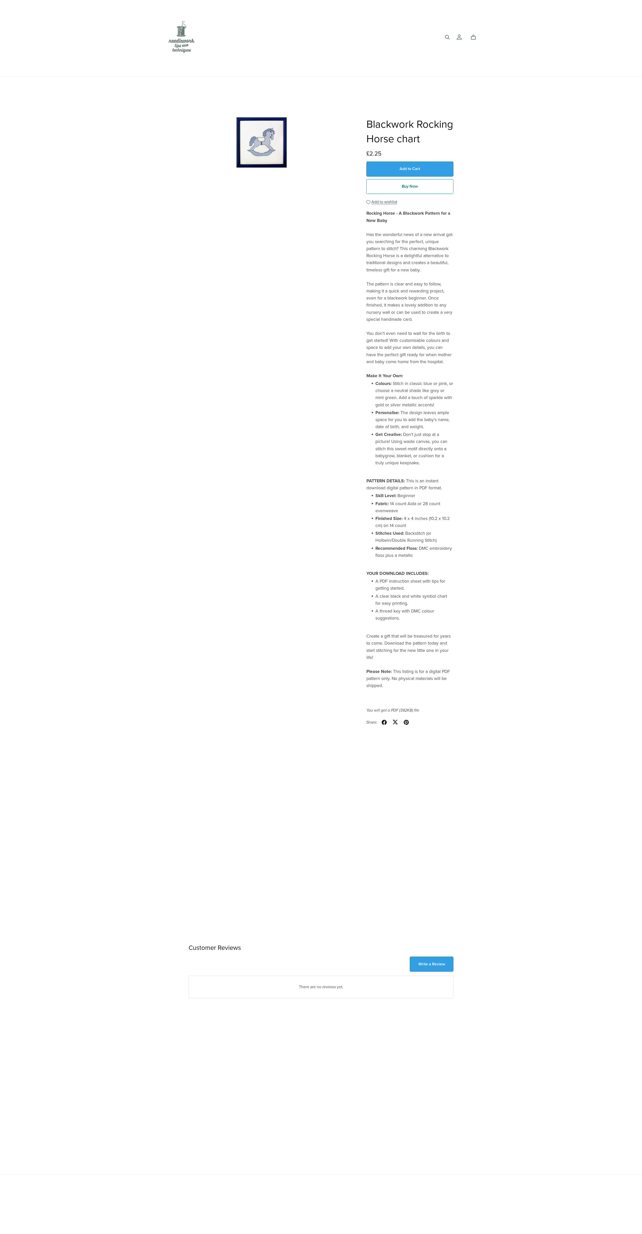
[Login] (459, 36)
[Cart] (475, 37)
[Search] (447, 37)
